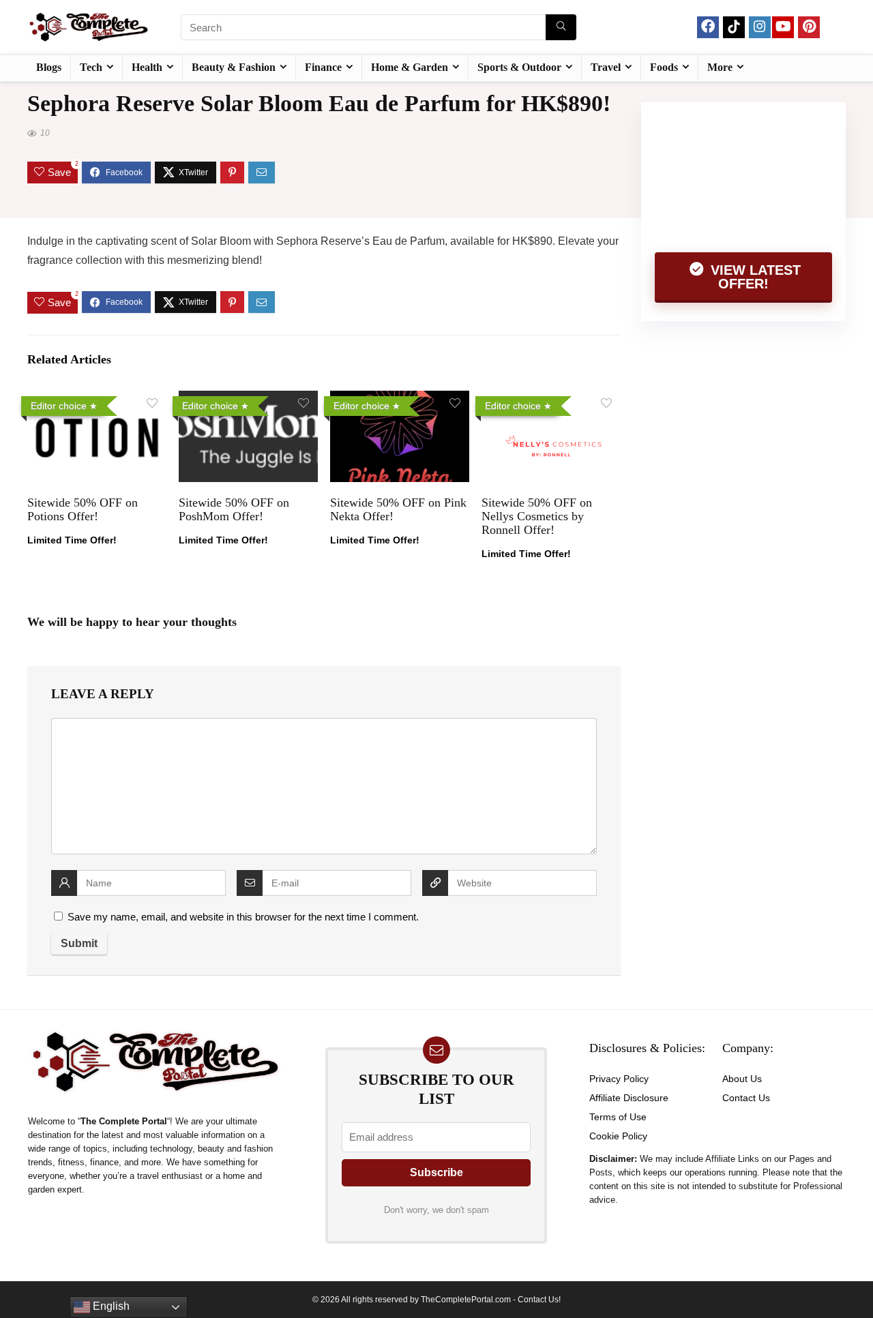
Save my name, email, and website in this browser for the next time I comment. (243, 917)
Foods (664, 67)
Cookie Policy (618, 1135)
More (720, 67)
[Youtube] (783, 27)
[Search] (561, 27)
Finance (323, 67)
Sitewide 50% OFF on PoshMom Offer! (234, 509)
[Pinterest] (809, 27)
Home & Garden (409, 67)
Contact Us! (539, 1299)
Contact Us (746, 1097)
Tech (91, 67)
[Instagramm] (760, 27)
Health (147, 67)
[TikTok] (734, 27)
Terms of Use (618, 1116)
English (110, 1306)
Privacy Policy (619, 1078)
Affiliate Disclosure (628, 1097)
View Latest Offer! (754, 277)
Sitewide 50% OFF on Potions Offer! (82, 509)
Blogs (48, 67)
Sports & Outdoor (519, 67)
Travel (606, 67)
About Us (742, 1078)
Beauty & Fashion (234, 67)
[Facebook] (708, 27)
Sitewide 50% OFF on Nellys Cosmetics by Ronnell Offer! (537, 516)
